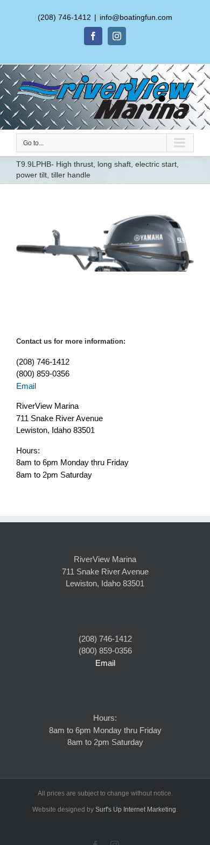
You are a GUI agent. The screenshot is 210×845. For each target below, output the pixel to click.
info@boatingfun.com (136, 17)
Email (26, 385)
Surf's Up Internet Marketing (135, 809)
